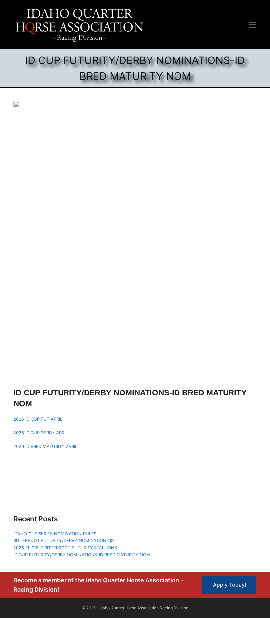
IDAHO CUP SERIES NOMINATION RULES (55, 533)
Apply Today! (229, 585)
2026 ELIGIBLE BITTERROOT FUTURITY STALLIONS (65, 547)
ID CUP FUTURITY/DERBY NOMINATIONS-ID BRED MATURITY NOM (82, 554)
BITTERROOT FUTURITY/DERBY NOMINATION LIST (65, 540)
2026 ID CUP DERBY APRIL (41, 432)
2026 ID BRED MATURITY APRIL (45, 446)
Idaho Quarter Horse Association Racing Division (143, 608)
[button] (252, 25)
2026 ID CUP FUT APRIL (38, 419)
